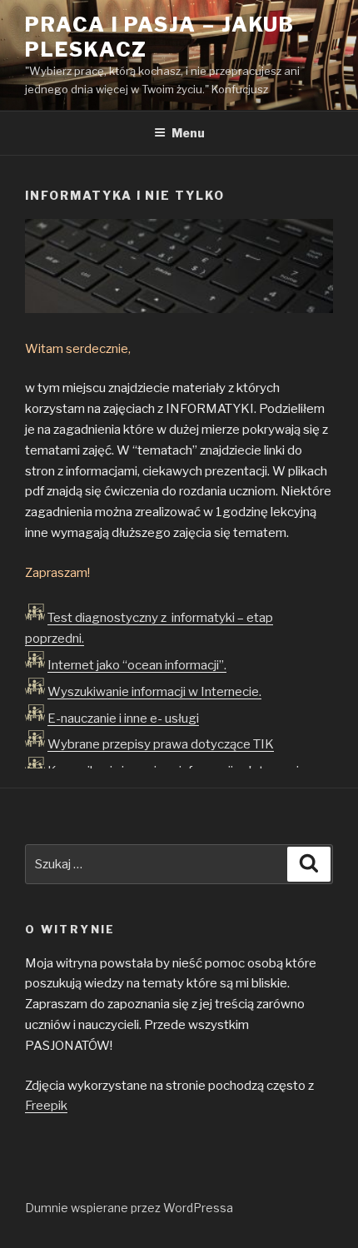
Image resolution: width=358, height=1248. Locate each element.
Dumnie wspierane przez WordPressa (129, 1208)
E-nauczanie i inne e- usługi (123, 718)
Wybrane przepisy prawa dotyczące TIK (160, 744)
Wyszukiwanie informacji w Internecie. (154, 691)
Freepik (46, 1105)
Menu (188, 133)
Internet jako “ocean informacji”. (136, 665)
